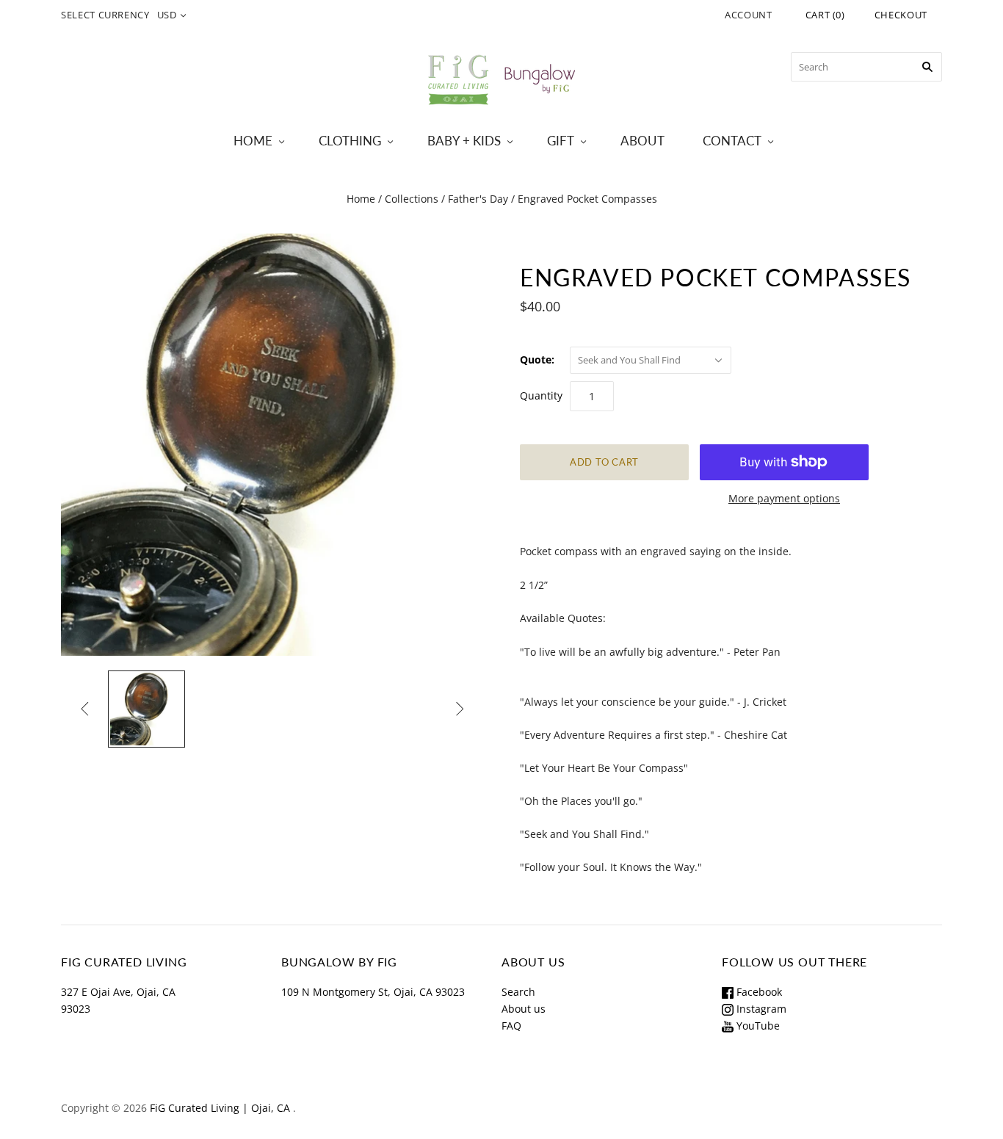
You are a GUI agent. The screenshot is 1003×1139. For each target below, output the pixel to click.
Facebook (758, 992)
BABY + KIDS (464, 140)
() (825, 14)
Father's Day (478, 199)
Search (518, 992)
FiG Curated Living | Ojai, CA (220, 1108)
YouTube (757, 1026)
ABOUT (642, 140)
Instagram (760, 1009)
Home (361, 199)
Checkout (901, 14)
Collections (411, 199)
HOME (252, 140)
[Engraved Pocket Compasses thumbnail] (146, 709)
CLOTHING (350, 140)
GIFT (560, 140)
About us (524, 1009)
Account (748, 14)
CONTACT (732, 140)
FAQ (511, 1026)
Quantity (541, 395)
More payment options (784, 498)
